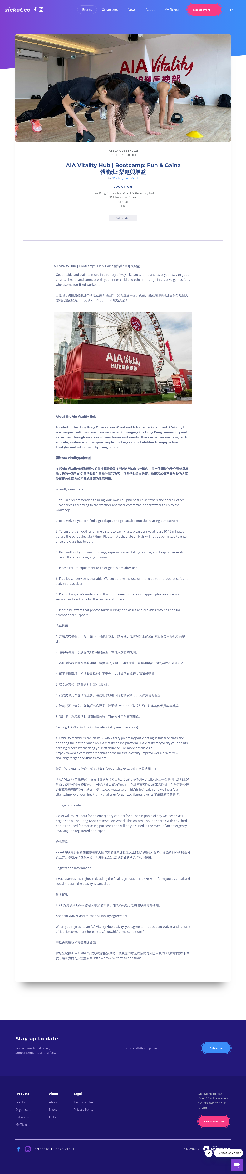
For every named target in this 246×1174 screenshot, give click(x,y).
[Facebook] (36, 9)
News (132, 9)
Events (87, 9)
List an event (201, 9)
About (150, 9)
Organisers (110, 9)
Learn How (211, 1121)
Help (52, 1117)
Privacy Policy (83, 1110)
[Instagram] (41, 9)
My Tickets (172, 9)
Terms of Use (83, 1102)
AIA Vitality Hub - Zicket (124, 178)
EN (232, 9)
